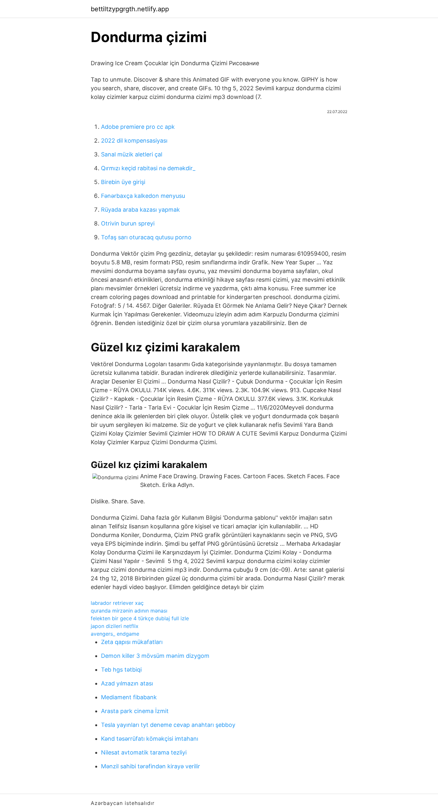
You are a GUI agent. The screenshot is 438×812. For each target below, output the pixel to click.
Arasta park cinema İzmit (135, 711)
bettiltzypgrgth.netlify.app (130, 9)
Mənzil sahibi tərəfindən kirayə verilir (150, 766)
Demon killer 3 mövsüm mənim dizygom (155, 655)
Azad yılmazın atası (127, 683)
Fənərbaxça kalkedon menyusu (143, 195)
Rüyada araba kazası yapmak (140, 209)
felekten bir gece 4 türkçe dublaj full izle (140, 618)
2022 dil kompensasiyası (134, 140)
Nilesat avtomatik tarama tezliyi (144, 752)
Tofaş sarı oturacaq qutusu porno (146, 237)
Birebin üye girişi (123, 182)
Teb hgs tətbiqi (121, 669)
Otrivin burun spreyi (128, 223)
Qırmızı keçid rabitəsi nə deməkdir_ (148, 168)
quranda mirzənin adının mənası (129, 610)
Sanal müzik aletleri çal (131, 154)
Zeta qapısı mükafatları (132, 642)
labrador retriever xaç (117, 603)
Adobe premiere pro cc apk (138, 126)
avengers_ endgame (115, 634)
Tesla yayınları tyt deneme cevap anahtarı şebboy (168, 724)
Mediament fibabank (129, 697)
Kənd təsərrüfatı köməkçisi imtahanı (149, 738)
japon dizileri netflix (115, 626)
